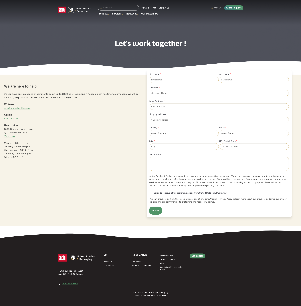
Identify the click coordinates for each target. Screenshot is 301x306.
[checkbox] (219, 193)
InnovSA (162, 295)
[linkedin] (228, 257)
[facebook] (222, 257)
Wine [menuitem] (162, 263)
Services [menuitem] (117, 13)
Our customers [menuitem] (149, 13)
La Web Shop (149, 295)
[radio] (219, 193)
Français (145, 8)
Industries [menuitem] (131, 13)
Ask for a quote (234, 7)
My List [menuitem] (217, 7)
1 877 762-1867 (12, 118)
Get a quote (197, 256)
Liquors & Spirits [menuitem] (167, 259)
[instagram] (233, 257)
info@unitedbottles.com (17, 107)
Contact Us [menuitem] (164, 8)
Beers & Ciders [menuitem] (166, 255)
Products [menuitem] (103, 13)
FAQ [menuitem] (154, 8)
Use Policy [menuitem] (136, 261)
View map (9, 136)
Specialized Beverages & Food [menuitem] (171, 268)
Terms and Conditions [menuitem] (141, 265)
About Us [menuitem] (108, 261)
